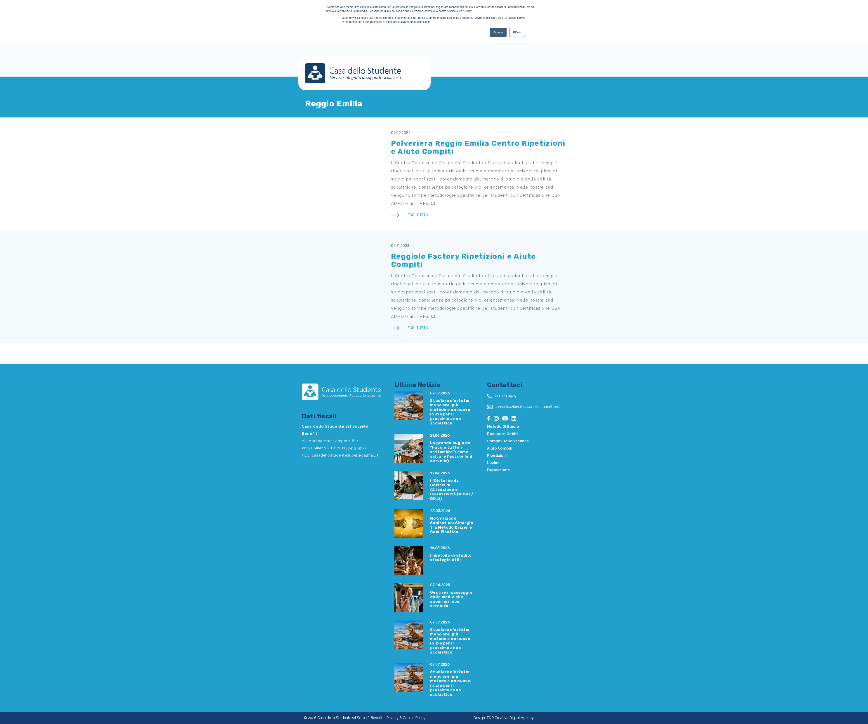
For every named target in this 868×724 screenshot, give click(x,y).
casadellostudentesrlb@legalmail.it (345, 455)
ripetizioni (497, 455)
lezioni (493, 463)
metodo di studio (503, 426)
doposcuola (498, 470)
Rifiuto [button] (517, 32)
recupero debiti (502, 434)
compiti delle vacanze (508, 441)
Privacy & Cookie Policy (405, 718)
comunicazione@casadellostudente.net (527, 407)
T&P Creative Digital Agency (510, 718)
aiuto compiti (499, 448)
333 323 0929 (505, 396)
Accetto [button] (498, 32)
